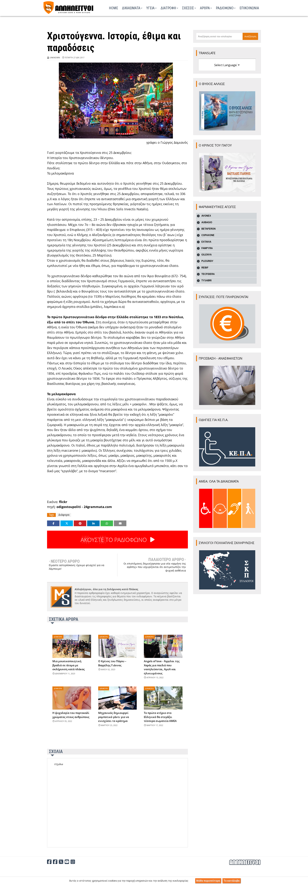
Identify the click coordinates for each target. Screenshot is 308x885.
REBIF (204, 267)
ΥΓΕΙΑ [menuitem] (150, 8)
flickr (63, 502)
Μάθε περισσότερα (208, 880)
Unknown (55, 57)
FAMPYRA (207, 248)
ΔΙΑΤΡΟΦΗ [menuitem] (168, 8)
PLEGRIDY (207, 261)
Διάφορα (63, 514)
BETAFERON (208, 228)
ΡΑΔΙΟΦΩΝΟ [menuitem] (224, 8)
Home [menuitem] (113, 8)
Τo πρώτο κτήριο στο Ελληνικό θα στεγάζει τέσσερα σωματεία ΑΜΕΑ (160, 717)
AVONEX (206, 215)
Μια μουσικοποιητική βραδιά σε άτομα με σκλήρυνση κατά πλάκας (68, 665)
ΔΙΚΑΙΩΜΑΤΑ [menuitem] (131, 8)
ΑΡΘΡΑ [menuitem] (205, 8)
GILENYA (206, 254)
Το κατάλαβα (232, 880)
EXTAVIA (206, 241)
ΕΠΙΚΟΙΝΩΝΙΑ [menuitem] (249, 8)
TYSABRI (206, 280)
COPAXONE (207, 235)
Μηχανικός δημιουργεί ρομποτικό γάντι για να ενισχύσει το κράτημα (113, 717)
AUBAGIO (206, 222)
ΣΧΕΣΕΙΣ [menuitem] (188, 8)
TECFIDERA (208, 274)
